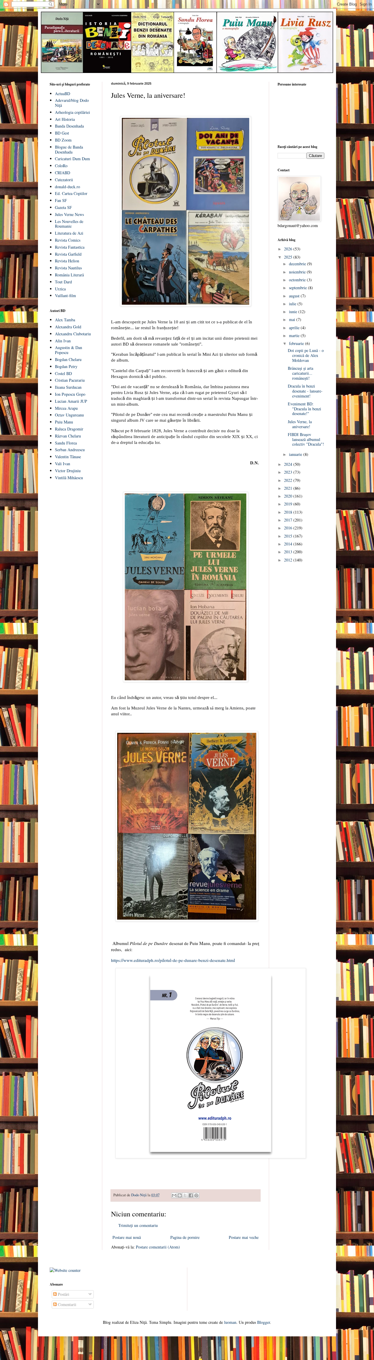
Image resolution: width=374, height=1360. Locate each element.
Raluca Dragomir (69, 429)
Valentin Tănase (68, 456)
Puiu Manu (64, 422)
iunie (293, 311)
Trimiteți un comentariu (138, 1225)
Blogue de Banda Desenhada (69, 149)
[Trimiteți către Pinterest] (196, 1195)
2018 (288, 512)
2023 (288, 472)
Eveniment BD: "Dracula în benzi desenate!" (304, 408)
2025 (288, 257)
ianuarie (296, 454)
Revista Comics (67, 240)
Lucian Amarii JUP (71, 401)
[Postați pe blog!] (180, 1195)
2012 (288, 560)
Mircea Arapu (66, 408)
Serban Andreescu (70, 449)
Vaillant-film (65, 295)
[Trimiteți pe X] (185, 1195)
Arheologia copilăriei (72, 112)
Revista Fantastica (69, 247)
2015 (288, 536)
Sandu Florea (66, 443)
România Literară (69, 275)
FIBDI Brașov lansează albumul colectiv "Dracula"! (306, 439)
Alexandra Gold (68, 326)
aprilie (295, 327)
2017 (288, 520)
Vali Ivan (62, 463)
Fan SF (61, 200)
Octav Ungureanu (69, 415)
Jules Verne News (69, 214)
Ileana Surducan (68, 387)
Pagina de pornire (185, 1237)
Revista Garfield (68, 254)
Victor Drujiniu (68, 470)
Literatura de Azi (69, 233)
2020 (288, 496)
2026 (288, 249)
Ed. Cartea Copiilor (71, 193)
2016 (288, 528)
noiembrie (298, 272)
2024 (288, 464)
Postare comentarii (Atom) (158, 1247)
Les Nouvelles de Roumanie (69, 224)
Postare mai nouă (126, 1237)
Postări (63, 1294)
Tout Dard (63, 282)
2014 (288, 544)
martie (295, 335)
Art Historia (65, 119)
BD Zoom (63, 140)
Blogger (263, 1322)
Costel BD (63, 373)
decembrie (298, 263)
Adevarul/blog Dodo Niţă (72, 102)
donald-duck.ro (67, 186)
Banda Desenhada (69, 126)
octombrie (298, 280)
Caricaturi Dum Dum (72, 158)
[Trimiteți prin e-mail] (174, 1195)
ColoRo (61, 165)
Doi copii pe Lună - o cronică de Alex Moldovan (306, 355)
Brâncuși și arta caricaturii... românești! (300, 373)
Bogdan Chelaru (68, 359)
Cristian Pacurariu (70, 380)
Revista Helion (67, 261)
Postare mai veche (244, 1237)
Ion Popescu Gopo (70, 394)
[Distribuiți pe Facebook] (191, 1195)
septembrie (298, 287)
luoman (230, 1322)
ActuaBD (62, 93)
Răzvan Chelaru (68, 436)
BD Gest (62, 133)
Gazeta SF (63, 207)
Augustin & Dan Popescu (68, 350)
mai (292, 319)
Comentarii (66, 1304)
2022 (288, 480)
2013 (288, 552)
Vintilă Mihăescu (69, 477)
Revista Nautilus (68, 268)
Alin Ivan (63, 341)
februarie (297, 343)
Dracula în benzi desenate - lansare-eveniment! (305, 391)
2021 (288, 488)
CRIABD (62, 172)
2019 (288, 504)
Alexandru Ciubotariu (73, 333)
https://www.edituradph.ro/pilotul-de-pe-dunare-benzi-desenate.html (173, 960)
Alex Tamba (65, 319)
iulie (293, 303)
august (295, 296)
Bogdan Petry (66, 366)
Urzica (60, 289)
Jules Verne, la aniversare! (300, 424)
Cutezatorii (64, 179)
